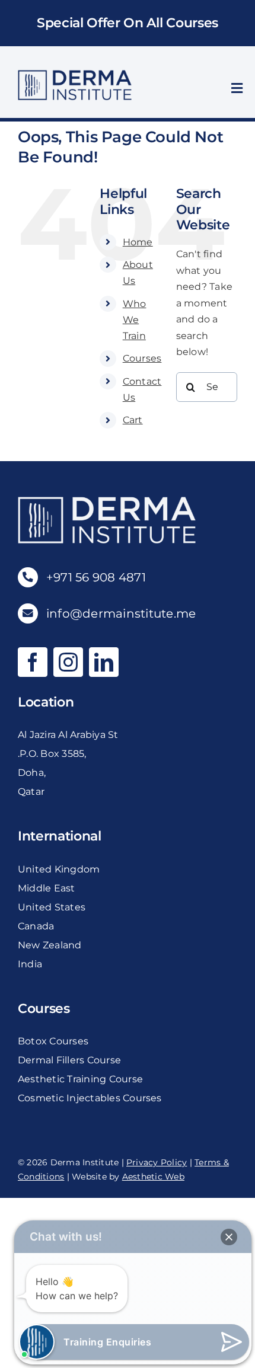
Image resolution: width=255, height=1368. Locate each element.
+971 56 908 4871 (96, 577)
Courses (142, 358)
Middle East (46, 888)
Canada (36, 926)
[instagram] (68, 662)
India (30, 964)
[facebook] (32, 662)
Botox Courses (53, 1041)
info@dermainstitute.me (121, 613)
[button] (229, 1237)
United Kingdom (59, 869)
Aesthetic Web (153, 1176)
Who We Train (134, 319)
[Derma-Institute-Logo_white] (107, 501)
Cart (133, 420)
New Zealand (50, 945)
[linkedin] (104, 662)
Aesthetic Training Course (80, 1079)
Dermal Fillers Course (69, 1060)
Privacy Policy (156, 1162)
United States (51, 907)
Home (138, 242)
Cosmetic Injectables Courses (90, 1098)
